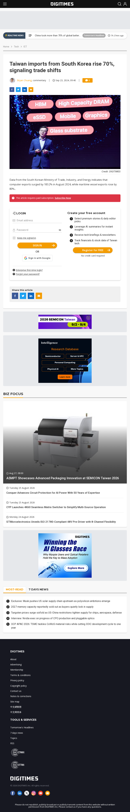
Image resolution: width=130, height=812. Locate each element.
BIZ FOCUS (13, 394)
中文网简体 (15, 712)
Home (6, 46)
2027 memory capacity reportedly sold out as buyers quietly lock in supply (52, 606)
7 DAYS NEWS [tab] (38, 589)
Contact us (15, 690)
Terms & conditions (20, 675)
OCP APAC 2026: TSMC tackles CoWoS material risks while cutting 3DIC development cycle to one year (66, 626)
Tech (16, 46)
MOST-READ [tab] (14, 589)
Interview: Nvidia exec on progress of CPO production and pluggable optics (52, 618)
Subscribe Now (63, 197)
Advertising (16, 664)
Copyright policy (18, 685)
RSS (12, 743)
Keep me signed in (26, 237)
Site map (14, 701)
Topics (13, 738)
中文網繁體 (15, 706)
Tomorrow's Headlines (94, 35)
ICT (25, 46)
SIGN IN (37, 245)
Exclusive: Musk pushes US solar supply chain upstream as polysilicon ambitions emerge (60, 601)
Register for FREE (92, 250)
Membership (16, 669)
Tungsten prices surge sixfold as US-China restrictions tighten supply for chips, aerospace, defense (66, 612)
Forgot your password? (28, 274)
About (13, 659)
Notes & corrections (20, 696)
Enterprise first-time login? (29, 270)
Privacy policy (17, 680)
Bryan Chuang (24, 80)
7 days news (16, 732)
